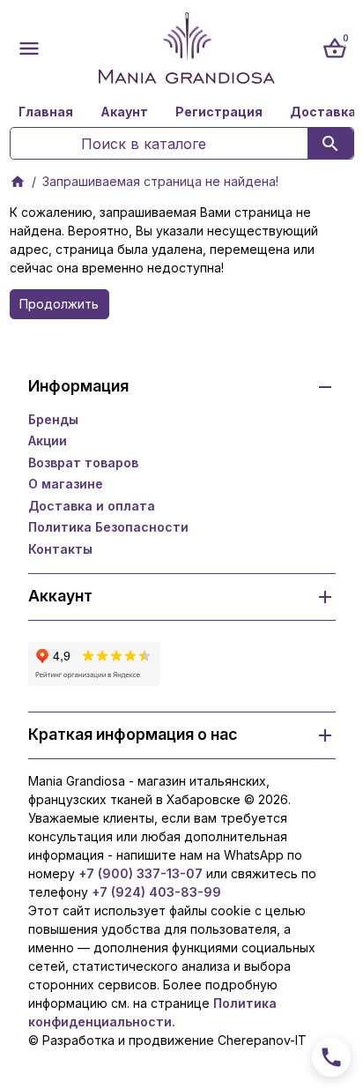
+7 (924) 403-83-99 (156, 891)
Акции (47, 440)
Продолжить (59, 303)
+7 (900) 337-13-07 (140, 873)
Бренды (53, 419)
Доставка (323, 111)
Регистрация (219, 111)
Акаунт (124, 111)
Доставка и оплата (91, 505)
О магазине (65, 483)
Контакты (60, 548)
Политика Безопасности (108, 526)
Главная (46, 111)
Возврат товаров (83, 462)
